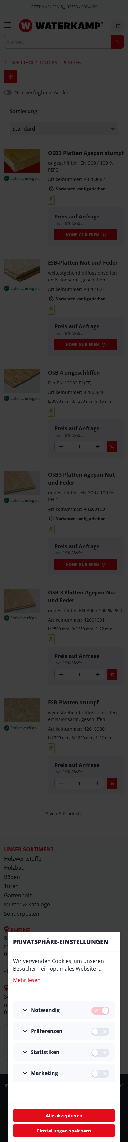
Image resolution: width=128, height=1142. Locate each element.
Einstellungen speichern (64, 1131)
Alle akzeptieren (64, 1115)
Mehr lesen (27, 980)
